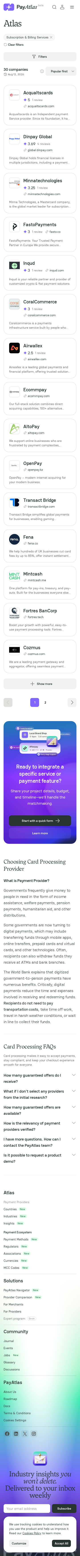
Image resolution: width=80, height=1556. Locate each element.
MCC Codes (11, 1268)
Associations (12, 1253)
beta (41, 5)
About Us (10, 1392)
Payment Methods (16, 1239)
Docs (7, 1406)
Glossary (9, 1362)
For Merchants (13, 1304)
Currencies (11, 1261)
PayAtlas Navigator (17, 1290)
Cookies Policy (31, 1533)
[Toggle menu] (72, 7)
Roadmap (10, 1399)
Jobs (7, 1355)
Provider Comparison (18, 1297)
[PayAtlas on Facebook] (7, 1433)
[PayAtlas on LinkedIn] (16, 1433)
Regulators (11, 1246)
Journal (9, 1341)
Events (8, 1348)
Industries (10, 1216)
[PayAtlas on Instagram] (33, 1433)
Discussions (12, 1369)
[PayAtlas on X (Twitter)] (24, 1433)
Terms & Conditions (17, 1413)
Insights (9, 1223)
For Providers (12, 1311)
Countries (10, 1209)
